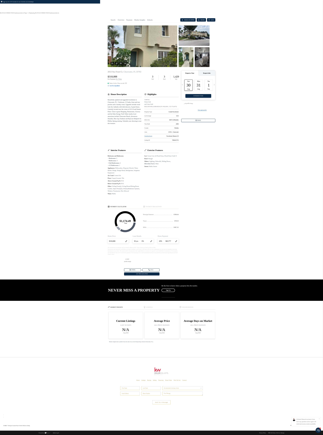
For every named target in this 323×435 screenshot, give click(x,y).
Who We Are (177, 380)
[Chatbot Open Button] (318, 430)
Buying (149, 380)
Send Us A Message (161, 402)
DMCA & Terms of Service (274, 432)
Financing (161, 380)
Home (313, 13)
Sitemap (282, 432)
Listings (143, 380)
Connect (184, 380)
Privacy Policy (262, 432)
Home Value (168, 380)
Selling (155, 380)
